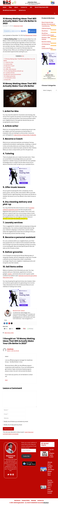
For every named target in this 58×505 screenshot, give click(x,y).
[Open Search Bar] (55, 13)
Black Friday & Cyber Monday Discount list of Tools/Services (48, 24)
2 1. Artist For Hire (8, 62)
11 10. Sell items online (10, 78)
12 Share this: (7, 79)
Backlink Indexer (46, 41)
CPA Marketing (46, 44)
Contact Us (24, 7)
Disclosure (17, 500)
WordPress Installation (9, 10)
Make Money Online (9, 332)
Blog (10, 7)
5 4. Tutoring (7, 67)
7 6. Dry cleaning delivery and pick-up (13, 71)
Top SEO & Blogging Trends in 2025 (51, 453)
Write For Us (22, 10)
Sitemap (33, 500)
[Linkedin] (7, 323)
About (16, 7)
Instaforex (10, 349)
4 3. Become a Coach (9, 66)
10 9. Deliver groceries (9, 76)
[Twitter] (12, 323)
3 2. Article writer (8, 64)
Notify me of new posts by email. (13, 425)
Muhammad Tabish (30, 35)
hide (23, 56)
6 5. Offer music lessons (10, 69)
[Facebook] (4, 323)
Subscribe (26, 456)
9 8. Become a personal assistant (12, 74)
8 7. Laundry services (9, 72)
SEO (31, 7)
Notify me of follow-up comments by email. (16, 421)
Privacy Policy (26, 500)
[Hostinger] (19, 184)
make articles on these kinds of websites (25, 135)
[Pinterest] (9, 323)
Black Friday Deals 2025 (41, 7)
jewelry (10, 274)
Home (4, 7)
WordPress (45, 31)
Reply (6, 380)
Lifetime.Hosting (46, 28)
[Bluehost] (19, 33)
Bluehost (46, 502)
